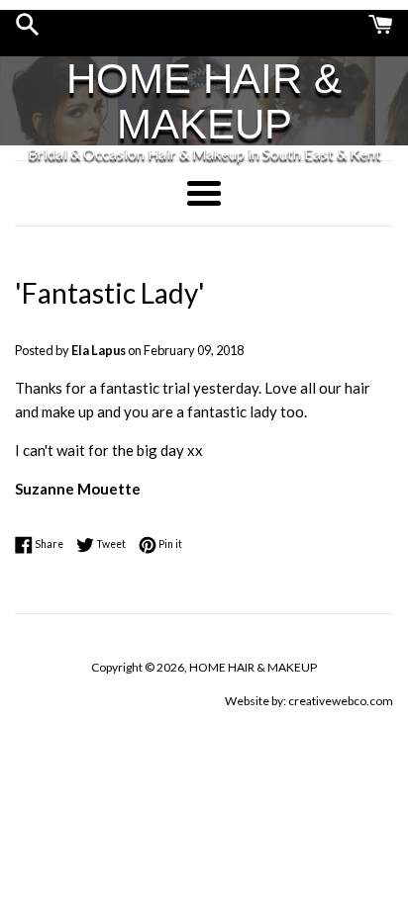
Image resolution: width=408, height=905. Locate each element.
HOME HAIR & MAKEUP (204, 101)
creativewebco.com (340, 700)
